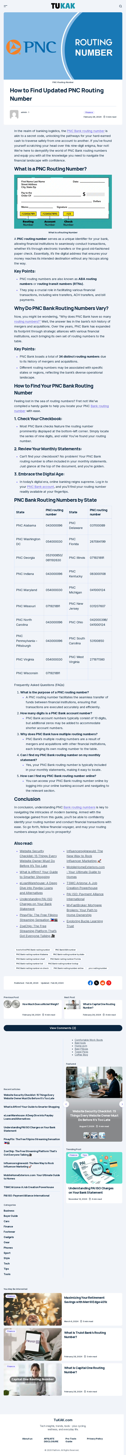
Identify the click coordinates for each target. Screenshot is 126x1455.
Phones (8, 1247)
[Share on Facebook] (90, 983)
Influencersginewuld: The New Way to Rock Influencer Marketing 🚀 (29, 1164)
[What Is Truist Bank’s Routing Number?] (33, 1344)
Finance (89, 112)
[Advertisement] (32, 1060)
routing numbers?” (27, 321)
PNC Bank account (40, 487)
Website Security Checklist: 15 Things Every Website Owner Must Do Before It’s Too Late (29, 1096)
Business (9, 1210)
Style (7, 1258)
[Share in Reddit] (103, 983)
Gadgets (9, 1237)
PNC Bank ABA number (65, 949)
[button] (5, 6)
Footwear (9, 1231)
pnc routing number (98, 968)
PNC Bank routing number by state (68, 954)
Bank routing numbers (79, 807)
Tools (7, 1274)
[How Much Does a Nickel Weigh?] (12, 1009)
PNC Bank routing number (85, 131)
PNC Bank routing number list (29, 963)
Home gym (81, 1045)
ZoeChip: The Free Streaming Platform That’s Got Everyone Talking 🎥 (30, 1152)
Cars (6, 1221)
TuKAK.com (63, 1420)
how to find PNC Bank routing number (33, 949)
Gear (7, 1242)
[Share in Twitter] (96, 983)
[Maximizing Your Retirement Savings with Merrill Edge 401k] (33, 1309)
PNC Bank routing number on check (32, 968)
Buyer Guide (11, 1216)
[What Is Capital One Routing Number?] (72, 1009)
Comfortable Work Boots (89, 1039)
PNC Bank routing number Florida (65, 959)
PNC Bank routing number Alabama (32, 954)
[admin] (14, 114)
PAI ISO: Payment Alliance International (26, 1195)
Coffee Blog (81, 1054)
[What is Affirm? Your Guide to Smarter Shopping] (94, 1104)
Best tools (80, 1042)
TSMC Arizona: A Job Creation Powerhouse (29, 1187)
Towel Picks (81, 1051)
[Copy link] (109, 983)
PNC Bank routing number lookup (63, 963)
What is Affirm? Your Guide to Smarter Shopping (31, 1106)
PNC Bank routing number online (68, 968)
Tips (6, 1268)
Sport (7, 1253)
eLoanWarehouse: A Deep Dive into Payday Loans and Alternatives (28, 1117)
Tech (7, 1263)
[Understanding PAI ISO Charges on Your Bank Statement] (94, 1168)
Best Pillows (81, 1048)
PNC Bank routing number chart (30, 959)
